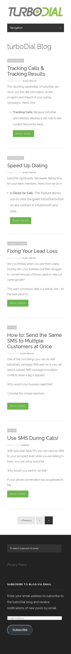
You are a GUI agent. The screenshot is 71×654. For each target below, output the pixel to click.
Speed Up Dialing (27, 165)
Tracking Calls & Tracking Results (26, 71)
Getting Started (15, 60)
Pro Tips (12, 327)
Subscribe (19, 630)
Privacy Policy (17, 565)
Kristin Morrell (29, 81)
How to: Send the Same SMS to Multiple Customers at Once (34, 340)
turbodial (25, 445)
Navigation (16, 27)
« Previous (26, 520)
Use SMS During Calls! (32, 438)
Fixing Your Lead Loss (32, 251)
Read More (23, 133)
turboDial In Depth (17, 243)
